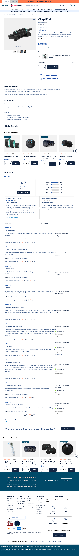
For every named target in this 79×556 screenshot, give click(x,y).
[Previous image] (12, 52)
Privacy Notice (57, 546)
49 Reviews (69, 153)
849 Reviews (13, 459)
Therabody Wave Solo (29, 156)
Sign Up (66, 480)
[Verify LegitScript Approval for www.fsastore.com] (17, 523)
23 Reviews (49, 30)
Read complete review (11, 217)
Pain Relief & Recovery (9, 14)
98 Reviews (50, 153)
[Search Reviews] (37, 223)
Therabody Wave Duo (66, 156)
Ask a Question (68, 429)
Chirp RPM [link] (34, 14)
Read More (41, 38)
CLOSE (72, 554)
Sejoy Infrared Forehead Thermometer (11, 463)
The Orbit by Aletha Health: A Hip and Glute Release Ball (67, 463)
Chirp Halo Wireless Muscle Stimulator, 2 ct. (60, 55)
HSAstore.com (14, 1)
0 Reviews (50, 459)
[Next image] (28, 52)
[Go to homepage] (16, 5)
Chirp (45, 22)
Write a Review (23, 192)
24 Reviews (69, 459)
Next (6, 421)
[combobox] (39, 5)
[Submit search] (52, 5)
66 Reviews (32, 153)
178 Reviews (13, 153)
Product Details (9, 101)
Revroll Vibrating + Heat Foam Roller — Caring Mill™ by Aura (48, 157)
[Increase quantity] (44, 67)
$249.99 (42, 44)
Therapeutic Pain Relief (23, 14)
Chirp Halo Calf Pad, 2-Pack (48, 463)
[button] (12, 143)
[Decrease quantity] (39, 67)
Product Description (11, 86)
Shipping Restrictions (11, 126)
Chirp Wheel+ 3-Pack (11, 156)
